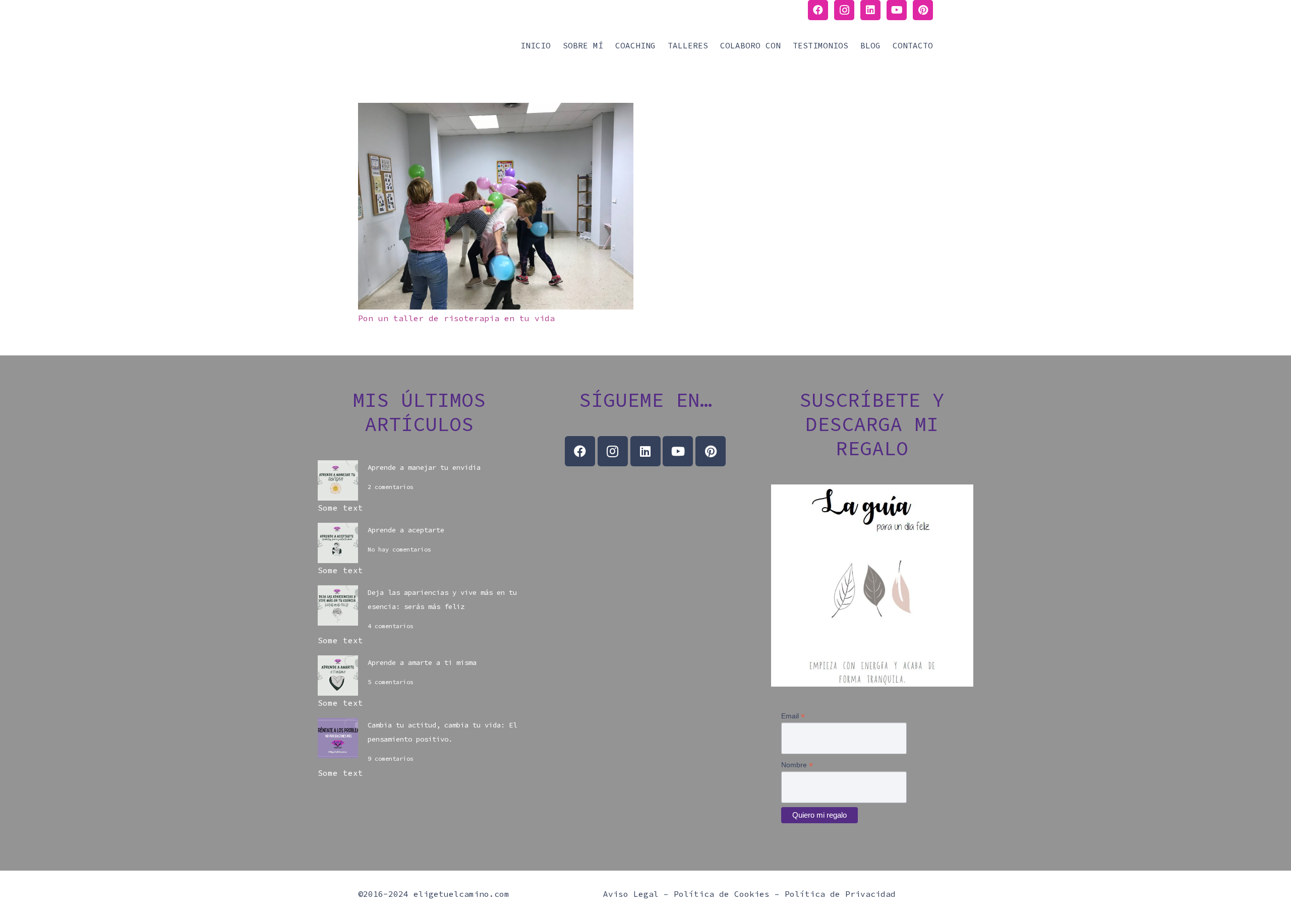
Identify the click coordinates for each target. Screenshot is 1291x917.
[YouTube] (897, 10)
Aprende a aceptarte (406, 529)
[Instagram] (844, 10)
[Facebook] (818, 10)
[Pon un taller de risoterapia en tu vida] (495, 110)
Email (793, 716)
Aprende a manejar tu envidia (424, 467)
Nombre (797, 765)
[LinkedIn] (870, 10)
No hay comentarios (399, 549)
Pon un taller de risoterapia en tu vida (456, 318)
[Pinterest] (923, 10)
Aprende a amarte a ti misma (422, 662)
